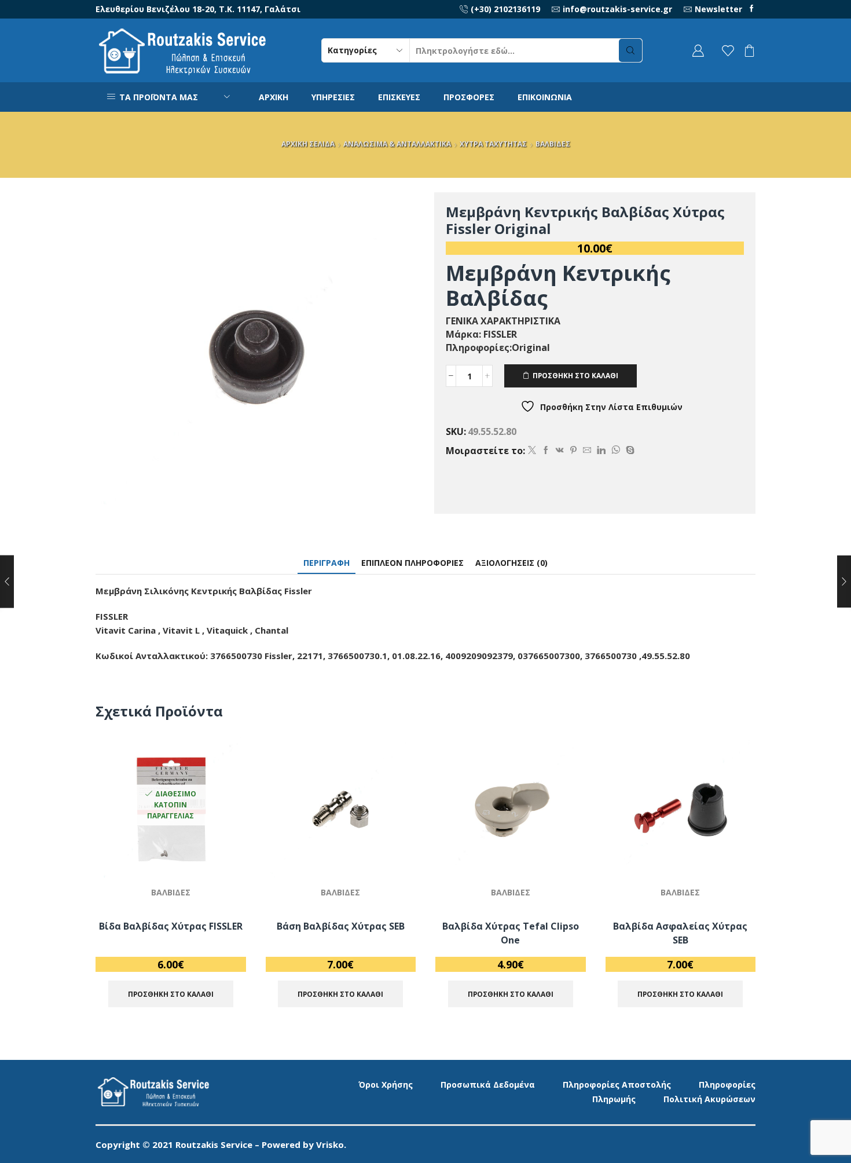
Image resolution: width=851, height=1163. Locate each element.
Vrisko (330, 1144)
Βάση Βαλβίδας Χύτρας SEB (341, 926)
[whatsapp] (615, 450)
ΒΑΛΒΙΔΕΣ (552, 144)
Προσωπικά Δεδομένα (488, 1084)
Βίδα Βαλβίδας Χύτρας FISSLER (171, 926)
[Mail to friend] (587, 450)
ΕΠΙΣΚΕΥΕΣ (399, 97)
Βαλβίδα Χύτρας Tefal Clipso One (510, 933)
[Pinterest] (573, 450)
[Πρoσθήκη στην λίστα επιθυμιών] (224, 853)
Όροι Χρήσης (385, 1084)
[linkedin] (601, 450)
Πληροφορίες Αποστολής (617, 1084)
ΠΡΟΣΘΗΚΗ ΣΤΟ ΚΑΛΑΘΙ (575, 375)
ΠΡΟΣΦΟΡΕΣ (468, 97)
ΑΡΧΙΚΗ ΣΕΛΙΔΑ (308, 144)
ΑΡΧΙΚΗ (273, 97)
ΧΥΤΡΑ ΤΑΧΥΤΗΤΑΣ (493, 144)
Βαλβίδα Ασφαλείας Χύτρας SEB (680, 933)
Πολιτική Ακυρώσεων (709, 1099)
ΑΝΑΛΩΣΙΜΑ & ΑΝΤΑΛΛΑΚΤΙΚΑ (397, 144)
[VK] (560, 450)
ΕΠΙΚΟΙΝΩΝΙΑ (545, 97)
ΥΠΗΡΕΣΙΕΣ (333, 97)
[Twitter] (532, 450)
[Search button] (630, 50)
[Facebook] (751, 9)
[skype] (628, 450)
